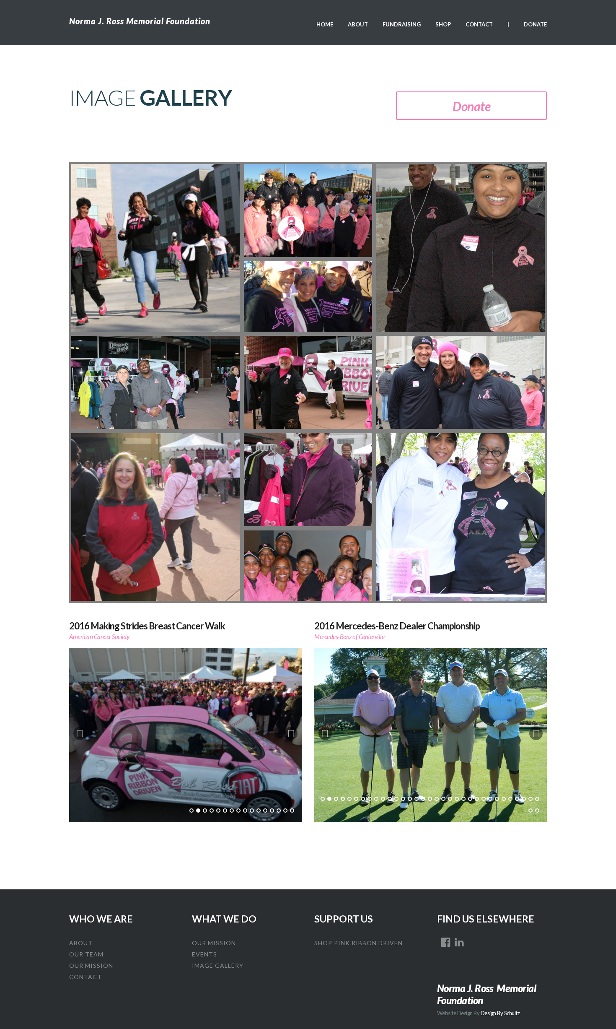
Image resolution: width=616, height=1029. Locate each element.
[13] (272, 810)
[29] (510, 799)
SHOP (443, 24)
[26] (490, 799)
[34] (530, 810)
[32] (530, 799)
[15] (285, 810)
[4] (212, 810)
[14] (279, 810)
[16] (292, 810)
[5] (218, 810)
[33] (537, 799)
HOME (324, 24)
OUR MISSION (91, 965)
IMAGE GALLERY (217, 965)
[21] (457, 799)
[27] (497, 799)
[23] (470, 799)
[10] (252, 810)
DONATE (535, 24)
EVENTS (204, 954)
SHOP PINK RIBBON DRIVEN (358, 942)
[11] (258, 810)
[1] (191, 810)
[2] (198, 810)
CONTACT (479, 24)
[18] (437, 799)
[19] (443, 799)
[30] (517, 799)
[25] (483, 799)
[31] (524, 799)
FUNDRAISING (402, 24)
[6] (225, 810)
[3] (205, 810)
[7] (232, 810)
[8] (238, 810)
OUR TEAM (86, 954)
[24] (477, 799)
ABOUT (358, 24)
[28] (504, 799)
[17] (430, 799)
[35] (537, 810)
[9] (245, 810)
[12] (265, 810)
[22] (463, 799)
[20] (450, 799)
